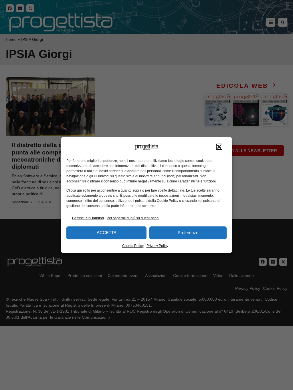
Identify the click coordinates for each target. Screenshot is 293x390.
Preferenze (188, 232)
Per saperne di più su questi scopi (133, 218)
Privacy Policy (157, 246)
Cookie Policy (133, 246)
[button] (219, 147)
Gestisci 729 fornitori (88, 218)
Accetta (106, 232)
